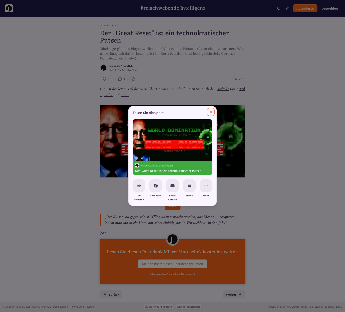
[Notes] (189, 185)
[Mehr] (206, 185)
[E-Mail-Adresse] (172, 185)
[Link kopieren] (139, 185)
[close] (211, 112)
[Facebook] (155, 185)
